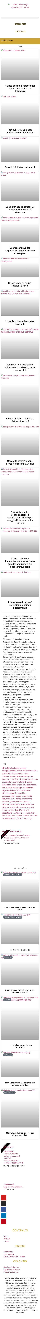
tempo (22, 1257)
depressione (25, 779)
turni (25, 818)
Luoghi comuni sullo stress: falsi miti (20, 322)
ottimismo (6, 793)
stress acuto (11, 815)
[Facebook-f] (3, 1209)
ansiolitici (22, 768)
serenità (30, 807)
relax (20, 801)
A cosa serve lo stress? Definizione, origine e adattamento (20, 605)
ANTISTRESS (20, 31)
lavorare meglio (29, 785)
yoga (30, 818)
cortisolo (15, 779)
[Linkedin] (3, 1215)
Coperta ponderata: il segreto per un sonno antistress (20, 991)
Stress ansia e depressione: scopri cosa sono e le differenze (20, 88)
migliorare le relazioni (11, 790)
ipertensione (17, 785)
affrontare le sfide (9, 768)
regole (11, 801)
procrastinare (26, 799)
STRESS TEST (20, 24)
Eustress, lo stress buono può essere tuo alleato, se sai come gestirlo (20, 367)
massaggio (17, 787)
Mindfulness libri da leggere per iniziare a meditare (20, 1134)
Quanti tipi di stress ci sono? (20, 167)
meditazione (28, 787)
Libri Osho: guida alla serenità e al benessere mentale (20, 1084)
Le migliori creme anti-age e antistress (20, 1046)
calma (25, 773)
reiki (16, 801)
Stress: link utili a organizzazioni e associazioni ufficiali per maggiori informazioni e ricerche (20, 517)
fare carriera (14, 782)
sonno (27, 813)
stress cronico (23, 815)
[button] (20, 18)
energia (5, 782)
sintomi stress (8, 810)
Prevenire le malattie (11, 799)
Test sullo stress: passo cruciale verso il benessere (20, 131)
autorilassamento (15, 773)
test (21, 818)
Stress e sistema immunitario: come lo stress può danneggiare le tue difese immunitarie (20, 562)
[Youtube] (3, 1197)
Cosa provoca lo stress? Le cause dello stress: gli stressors (20, 210)
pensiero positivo (18, 793)
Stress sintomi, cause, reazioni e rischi (20, 284)
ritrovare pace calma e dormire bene (18, 804)
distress (34, 779)
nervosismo (26, 790)
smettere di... (18, 813)
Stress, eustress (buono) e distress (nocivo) (20, 420)
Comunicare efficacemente (14, 776)
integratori (6, 785)
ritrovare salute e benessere (14, 807)
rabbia (5, 801)
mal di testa (7, 787)
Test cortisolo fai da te (20, 950)
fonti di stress (26, 782)
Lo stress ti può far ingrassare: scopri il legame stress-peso (20, 250)
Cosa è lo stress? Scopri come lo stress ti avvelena (20, 462)
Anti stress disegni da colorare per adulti (20, 908)
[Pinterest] (3, 1221)
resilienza (27, 801)
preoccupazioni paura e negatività (17, 796)
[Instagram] (3, 1203)
